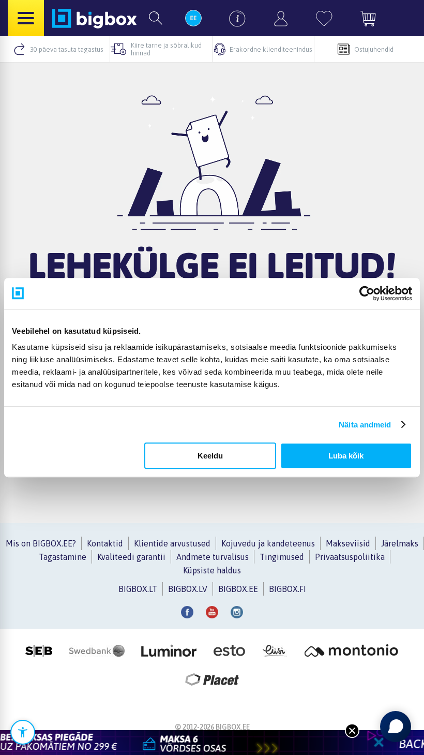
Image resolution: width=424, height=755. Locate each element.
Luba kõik (346, 455)
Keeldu (210, 455)
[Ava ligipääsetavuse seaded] (22, 732)
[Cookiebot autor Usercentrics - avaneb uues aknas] (367, 293)
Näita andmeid (365, 424)
